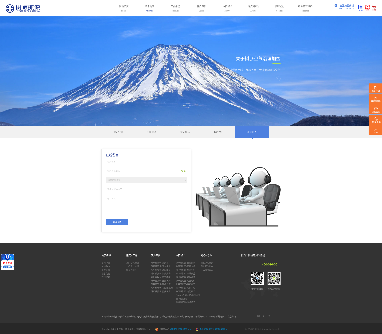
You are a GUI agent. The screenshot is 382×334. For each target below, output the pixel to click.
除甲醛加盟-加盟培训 (185, 280)
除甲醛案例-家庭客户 (161, 262)
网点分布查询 (207, 262)
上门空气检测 (132, 262)
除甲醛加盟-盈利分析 (185, 269)
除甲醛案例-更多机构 (161, 291)
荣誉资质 (105, 269)
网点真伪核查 (207, 266)
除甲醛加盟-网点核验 (185, 302)
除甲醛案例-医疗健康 (161, 284)
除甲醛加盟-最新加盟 (185, 284)
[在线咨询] (258, 316)
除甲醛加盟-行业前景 (185, 262)
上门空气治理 (132, 266)
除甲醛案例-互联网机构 (162, 287)
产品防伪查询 (207, 269)
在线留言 (252, 131)
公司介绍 (118, 131)
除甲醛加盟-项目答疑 (185, 287)
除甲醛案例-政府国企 (161, 269)
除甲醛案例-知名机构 (161, 266)
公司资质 (185, 131)
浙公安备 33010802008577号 (213, 328)
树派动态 (151, 131)
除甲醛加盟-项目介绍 (185, 266)
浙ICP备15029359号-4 (180, 328)
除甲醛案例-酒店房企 (161, 273)
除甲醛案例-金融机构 (161, 280)
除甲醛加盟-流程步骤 (185, 276)
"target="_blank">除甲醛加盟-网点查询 (188, 296)
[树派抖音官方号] (269, 316)
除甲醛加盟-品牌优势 (185, 273)
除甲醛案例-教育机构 (161, 276)
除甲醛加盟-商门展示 (185, 291)
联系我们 (218, 131)
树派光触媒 (131, 269)
